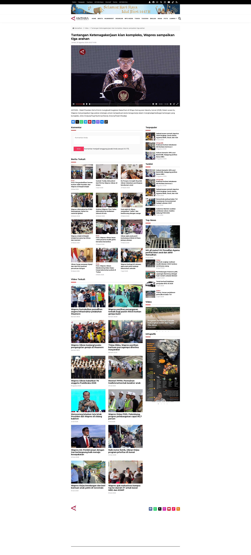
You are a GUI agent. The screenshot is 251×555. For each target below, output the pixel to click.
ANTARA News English (163, 515)
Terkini (74, 2)
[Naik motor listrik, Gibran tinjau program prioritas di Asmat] (125, 436)
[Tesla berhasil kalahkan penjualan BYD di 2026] (150, 284)
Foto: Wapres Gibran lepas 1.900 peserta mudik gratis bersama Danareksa (106, 240)
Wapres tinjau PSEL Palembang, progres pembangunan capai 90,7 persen (125, 416)
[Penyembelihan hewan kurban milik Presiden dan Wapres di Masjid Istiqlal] (82, 171)
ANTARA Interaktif (134, 522)
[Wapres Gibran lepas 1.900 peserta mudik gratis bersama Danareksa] (107, 227)
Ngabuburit (109, 18)
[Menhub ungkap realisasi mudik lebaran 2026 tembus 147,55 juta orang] (150, 263)
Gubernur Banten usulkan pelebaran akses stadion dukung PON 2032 (166, 211)
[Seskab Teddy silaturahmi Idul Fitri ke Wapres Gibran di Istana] (107, 171)
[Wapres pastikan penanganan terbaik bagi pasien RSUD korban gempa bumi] (125, 296)
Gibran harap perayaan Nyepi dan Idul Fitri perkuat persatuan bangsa (81, 266)
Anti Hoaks (131, 519)
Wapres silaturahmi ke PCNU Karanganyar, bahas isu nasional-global (81, 211)
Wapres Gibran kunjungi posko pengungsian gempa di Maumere (87, 346)
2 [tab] (160, 331)
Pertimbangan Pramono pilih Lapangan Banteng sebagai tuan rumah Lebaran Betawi (166, 274)
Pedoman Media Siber (163, 536)
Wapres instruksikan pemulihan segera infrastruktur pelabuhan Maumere (86, 311)
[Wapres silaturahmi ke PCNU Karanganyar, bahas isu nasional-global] (82, 200)
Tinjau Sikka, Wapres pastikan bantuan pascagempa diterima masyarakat (123, 347)
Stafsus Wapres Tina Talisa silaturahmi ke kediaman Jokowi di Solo (106, 211)
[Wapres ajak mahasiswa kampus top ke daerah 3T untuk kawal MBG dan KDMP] (125, 472)
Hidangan (119, 18)
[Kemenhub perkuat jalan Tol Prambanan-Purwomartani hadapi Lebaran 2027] (150, 202)
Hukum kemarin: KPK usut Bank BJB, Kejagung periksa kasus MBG (166, 155)
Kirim (79, 149)
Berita (100, 18)
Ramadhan (78, 28)
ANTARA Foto (123, 2)
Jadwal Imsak (104, 539)
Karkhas (130, 515)
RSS (156, 539)
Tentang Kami (160, 533)
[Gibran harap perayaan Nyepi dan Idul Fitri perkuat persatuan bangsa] (82, 255)
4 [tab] (166, 331)
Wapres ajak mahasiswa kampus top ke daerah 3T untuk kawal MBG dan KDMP (124, 487)
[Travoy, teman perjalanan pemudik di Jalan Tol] (150, 294)
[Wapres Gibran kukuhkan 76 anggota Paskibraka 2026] (88, 367)
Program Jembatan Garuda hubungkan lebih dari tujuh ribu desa (161, 322)
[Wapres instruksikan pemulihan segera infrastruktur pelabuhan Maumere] (88, 296)
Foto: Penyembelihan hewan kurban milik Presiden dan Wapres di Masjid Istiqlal (82, 185)
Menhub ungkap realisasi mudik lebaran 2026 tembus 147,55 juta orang (166, 264)
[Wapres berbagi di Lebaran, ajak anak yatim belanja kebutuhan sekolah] (132, 255)
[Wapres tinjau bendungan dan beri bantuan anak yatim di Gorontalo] (88, 472)
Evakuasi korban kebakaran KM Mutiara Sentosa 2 (161, 396)
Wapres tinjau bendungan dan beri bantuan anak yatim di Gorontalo (88, 486)
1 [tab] (157, 331)
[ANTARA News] (80, 18)
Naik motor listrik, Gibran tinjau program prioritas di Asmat (123, 451)
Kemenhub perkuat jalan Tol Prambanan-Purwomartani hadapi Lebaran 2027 (166, 201)
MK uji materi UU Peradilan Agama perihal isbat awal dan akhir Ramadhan (163, 252)
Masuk (157, 519)
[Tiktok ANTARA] (173, 2)
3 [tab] (163, 331)
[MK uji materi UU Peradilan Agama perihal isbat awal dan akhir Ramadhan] (163, 237)
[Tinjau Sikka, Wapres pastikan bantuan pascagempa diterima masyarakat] (125, 331)
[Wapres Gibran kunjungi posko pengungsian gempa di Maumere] (88, 331)
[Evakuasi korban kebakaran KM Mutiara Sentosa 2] (150, 146)
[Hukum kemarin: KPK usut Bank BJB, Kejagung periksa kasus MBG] (150, 155)
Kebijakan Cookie (161, 529)
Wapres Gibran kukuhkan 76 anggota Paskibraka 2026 (85, 382)
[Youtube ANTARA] (169, 2)
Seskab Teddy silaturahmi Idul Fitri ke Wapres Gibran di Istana (106, 183)
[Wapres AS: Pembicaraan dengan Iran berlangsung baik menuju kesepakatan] (88, 436)
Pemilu (115, 2)
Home (94, 18)
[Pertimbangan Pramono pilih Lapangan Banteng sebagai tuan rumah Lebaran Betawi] (150, 274)
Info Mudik (129, 18)
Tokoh (137, 18)
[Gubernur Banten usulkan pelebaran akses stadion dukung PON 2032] (150, 212)
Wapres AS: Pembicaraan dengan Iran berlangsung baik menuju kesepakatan (87, 452)
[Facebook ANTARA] (153, 2)
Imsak (160, 18)
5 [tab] (169, 331)
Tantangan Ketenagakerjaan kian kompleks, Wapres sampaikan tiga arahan (118, 28)
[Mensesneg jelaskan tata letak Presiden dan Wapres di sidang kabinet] (88, 401)
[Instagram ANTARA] (165, 2)
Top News (90, 2)
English (153, 18)
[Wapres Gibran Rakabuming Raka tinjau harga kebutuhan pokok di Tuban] (107, 255)
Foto (166, 18)
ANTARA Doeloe (133, 529)
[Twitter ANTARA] (161, 2)
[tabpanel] (163, 318)
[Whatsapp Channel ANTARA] (157, 2)
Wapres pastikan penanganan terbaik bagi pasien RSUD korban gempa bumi (124, 311)
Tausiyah (144, 18)
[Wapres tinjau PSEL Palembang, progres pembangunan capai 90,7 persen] (125, 401)
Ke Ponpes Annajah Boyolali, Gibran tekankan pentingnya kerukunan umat (131, 183)
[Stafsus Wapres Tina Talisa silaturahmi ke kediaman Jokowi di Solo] (107, 200)
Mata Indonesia (132, 526)
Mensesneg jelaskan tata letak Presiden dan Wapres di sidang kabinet (86, 416)
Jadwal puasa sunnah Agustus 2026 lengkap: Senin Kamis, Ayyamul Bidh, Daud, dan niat (167, 136)
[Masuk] (150, 2)
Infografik (159, 143)
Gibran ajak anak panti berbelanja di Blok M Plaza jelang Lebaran (130, 238)
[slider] (80, 104)
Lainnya (172, 18)
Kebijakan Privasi (161, 526)
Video (87, 28)
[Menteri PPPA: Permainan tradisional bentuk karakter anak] (125, 367)
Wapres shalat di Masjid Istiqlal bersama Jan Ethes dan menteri (80, 238)
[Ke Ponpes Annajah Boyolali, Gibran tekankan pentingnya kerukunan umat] (132, 171)
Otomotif (108, 2)
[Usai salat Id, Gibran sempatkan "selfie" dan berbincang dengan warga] (132, 200)
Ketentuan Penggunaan (164, 522)
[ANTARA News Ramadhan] (82, 508)
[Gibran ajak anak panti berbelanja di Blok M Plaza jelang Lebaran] (132, 227)
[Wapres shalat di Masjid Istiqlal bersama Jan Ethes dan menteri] (82, 227)
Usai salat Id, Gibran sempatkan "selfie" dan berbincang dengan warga (131, 211)
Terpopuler (81, 2)
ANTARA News (99, 2)
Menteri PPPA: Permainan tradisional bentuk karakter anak (124, 382)
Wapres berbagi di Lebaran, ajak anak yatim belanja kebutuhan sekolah (131, 266)
